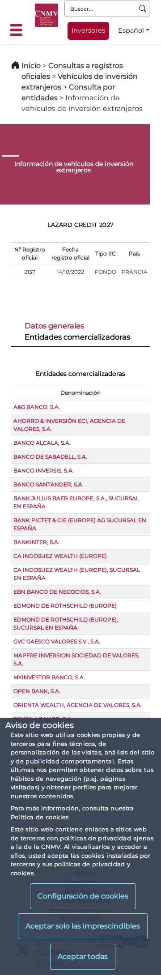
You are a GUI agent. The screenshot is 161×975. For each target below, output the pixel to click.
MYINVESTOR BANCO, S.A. (49, 677)
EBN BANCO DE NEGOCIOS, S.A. (57, 591)
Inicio (31, 65)
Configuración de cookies (83, 896)
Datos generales (54, 325)
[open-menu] (19, 30)
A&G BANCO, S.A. (36, 407)
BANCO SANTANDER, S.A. (48, 484)
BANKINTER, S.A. (36, 542)
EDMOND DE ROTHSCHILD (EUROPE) (65, 605)
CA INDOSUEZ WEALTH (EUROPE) (60, 556)
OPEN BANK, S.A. (36, 691)
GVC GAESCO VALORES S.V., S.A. (56, 641)
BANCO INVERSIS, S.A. (43, 470)
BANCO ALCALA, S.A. (42, 442)
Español (131, 30)
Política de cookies (40, 817)
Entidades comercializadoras (77, 336)
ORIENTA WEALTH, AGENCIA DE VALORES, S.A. (77, 705)
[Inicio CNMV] (46, 15)
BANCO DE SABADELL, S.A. (50, 456)
